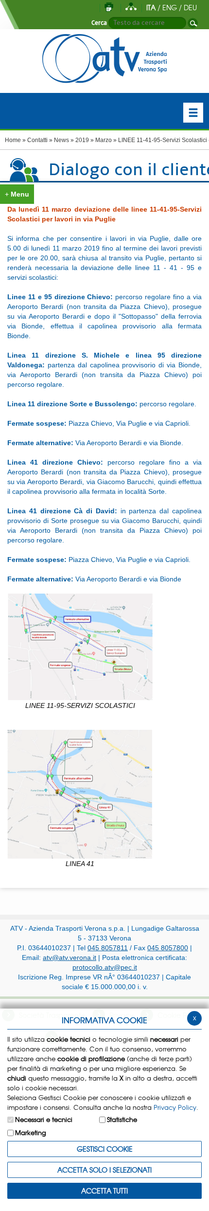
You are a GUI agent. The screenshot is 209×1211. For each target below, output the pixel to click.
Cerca (99, 22)
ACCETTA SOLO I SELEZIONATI (104, 1170)
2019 (82, 140)
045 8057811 (107, 948)
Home (13, 140)
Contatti (37, 140)
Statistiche (122, 1119)
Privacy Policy (175, 1107)
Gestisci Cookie (105, 1149)
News (61, 140)
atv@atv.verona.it (69, 957)
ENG (169, 7)
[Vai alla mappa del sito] (131, 7)
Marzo (103, 140)
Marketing (30, 1132)
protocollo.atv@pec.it (104, 967)
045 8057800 (167, 948)
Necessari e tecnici (43, 1119)
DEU (190, 7)
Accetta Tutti (104, 1190)
